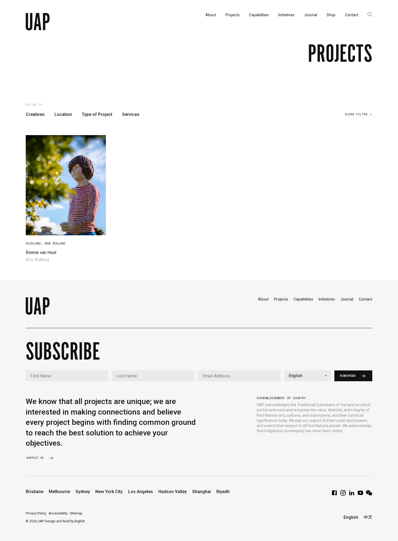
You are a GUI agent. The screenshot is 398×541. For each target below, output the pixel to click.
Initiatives (327, 299)
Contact (365, 299)
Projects (281, 299)
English (351, 517)
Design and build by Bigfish (65, 521)
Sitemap (76, 513)
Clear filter (356, 114)
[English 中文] (307, 375)
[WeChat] (369, 494)
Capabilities (303, 299)
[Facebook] (334, 494)
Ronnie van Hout (41, 252)
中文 (368, 517)
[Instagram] (343, 494)
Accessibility (58, 513)
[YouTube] (360, 494)
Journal (346, 299)
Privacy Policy (36, 513)
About (263, 299)
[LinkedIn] (351, 494)
